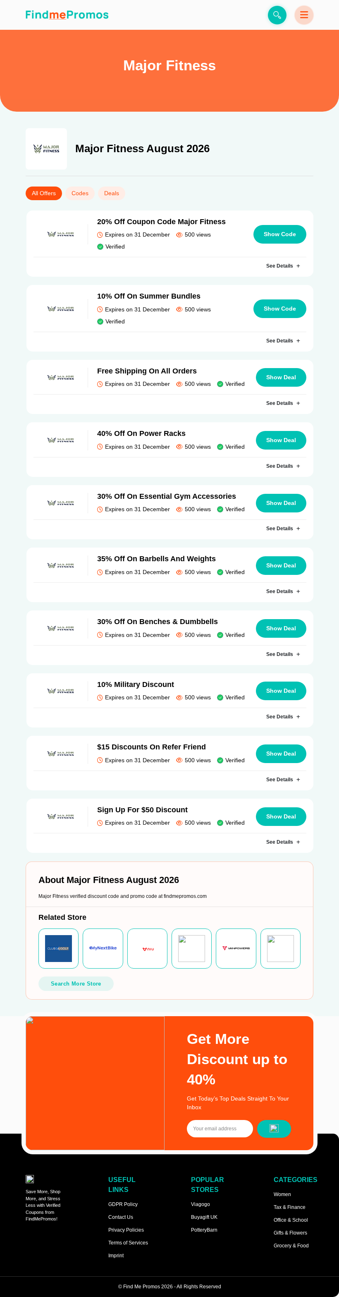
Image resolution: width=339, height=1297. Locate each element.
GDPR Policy (123, 1204)
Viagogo (200, 1204)
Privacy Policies (126, 1230)
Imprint (116, 1256)
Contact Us (120, 1217)
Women (282, 1194)
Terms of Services (128, 1243)
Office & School (291, 1220)
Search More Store (76, 984)
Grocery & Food (291, 1246)
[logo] (67, 14)
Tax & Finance (290, 1207)
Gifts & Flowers (290, 1233)
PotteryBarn (204, 1230)
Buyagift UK (204, 1217)
